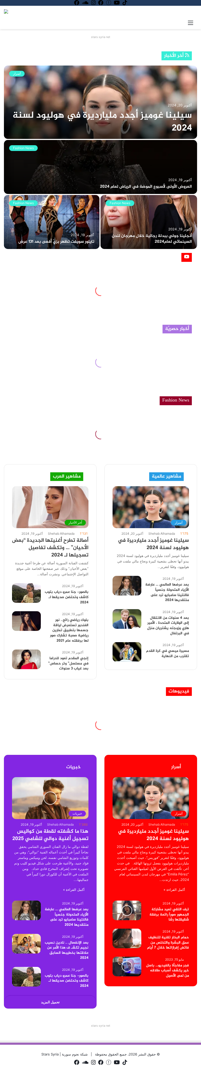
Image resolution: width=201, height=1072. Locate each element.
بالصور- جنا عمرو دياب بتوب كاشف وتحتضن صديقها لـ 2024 (66, 597)
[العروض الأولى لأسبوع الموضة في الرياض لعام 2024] (100, 167)
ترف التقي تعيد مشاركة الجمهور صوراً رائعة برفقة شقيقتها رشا (169, 914)
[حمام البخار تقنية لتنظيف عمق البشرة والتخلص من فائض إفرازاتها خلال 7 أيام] (127, 938)
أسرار (17, 73)
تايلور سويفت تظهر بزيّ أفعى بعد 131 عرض (56, 241)
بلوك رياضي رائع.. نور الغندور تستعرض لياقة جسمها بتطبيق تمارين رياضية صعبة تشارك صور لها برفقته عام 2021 (69, 630)
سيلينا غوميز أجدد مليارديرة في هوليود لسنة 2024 (102, 122)
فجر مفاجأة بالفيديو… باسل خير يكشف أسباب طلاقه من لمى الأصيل (167, 970)
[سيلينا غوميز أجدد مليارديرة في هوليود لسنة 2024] (100, 102)
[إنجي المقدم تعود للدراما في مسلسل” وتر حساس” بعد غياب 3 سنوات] (26, 659)
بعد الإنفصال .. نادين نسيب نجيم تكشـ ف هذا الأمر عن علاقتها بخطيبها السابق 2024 (66, 950)
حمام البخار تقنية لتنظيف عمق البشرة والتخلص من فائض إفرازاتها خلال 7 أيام (168, 942)
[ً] (6, 11)
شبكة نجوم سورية (74, 1054)
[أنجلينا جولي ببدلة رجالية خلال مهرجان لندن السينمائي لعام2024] (148, 222)
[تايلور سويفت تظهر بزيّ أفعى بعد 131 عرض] (51, 222)
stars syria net (100, 37)
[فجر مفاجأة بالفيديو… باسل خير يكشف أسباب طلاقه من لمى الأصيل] (127, 966)
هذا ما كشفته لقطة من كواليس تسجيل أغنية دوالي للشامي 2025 (50, 835)
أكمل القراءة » (74, 889)
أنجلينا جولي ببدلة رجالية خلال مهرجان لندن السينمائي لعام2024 (152, 238)
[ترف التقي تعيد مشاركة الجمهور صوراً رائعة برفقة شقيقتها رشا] (127, 910)
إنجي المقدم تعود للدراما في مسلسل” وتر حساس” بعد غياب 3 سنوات (68, 663)
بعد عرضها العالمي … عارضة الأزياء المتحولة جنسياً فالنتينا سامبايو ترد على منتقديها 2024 (167, 592)
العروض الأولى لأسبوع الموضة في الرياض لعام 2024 (146, 186)
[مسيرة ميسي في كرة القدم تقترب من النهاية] (127, 652)
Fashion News (23, 148)
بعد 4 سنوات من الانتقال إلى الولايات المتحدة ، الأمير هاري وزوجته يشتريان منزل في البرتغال (168, 625)
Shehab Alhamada (61, 533)
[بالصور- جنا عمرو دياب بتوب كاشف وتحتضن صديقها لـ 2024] (26, 593)
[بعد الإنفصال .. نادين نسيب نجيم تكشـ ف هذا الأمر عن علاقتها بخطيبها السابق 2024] (26, 944)
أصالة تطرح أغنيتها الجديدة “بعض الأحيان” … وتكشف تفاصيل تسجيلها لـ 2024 (50, 548)
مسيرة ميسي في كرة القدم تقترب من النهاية (167, 653)
